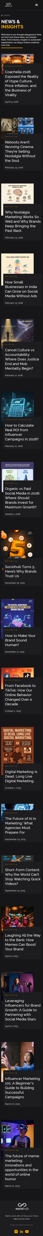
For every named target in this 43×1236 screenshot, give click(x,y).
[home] (9, 5)
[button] (36, 5)
